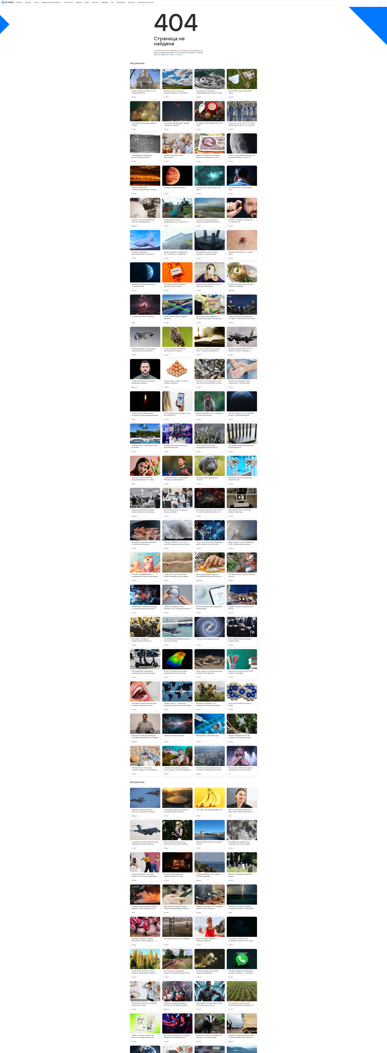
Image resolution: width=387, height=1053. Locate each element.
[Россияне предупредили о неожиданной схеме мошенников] (145, 567)
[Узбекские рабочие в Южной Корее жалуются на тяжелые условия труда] (145, 503)
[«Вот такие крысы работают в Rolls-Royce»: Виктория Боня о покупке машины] (242, 932)
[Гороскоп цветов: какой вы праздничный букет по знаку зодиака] (145, 471)
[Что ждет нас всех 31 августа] (145, 310)
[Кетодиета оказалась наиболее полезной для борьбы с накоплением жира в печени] (145, 535)
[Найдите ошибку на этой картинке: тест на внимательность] (177, 600)
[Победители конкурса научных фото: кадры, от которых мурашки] (177, 761)
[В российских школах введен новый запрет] (242, 632)
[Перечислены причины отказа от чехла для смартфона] (210, 277)
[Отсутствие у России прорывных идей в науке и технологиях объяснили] (210, 535)
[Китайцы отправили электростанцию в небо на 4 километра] (145, 245)
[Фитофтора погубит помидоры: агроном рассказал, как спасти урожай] (242, 858)
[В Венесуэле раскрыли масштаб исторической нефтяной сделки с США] (242, 890)
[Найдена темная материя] (177, 729)
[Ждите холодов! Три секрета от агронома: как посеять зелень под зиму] (210, 825)
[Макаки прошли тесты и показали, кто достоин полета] (210, 406)
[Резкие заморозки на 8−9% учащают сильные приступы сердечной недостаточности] (242, 729)
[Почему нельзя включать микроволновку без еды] (177, 996)
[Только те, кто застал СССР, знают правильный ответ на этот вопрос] (242, 116)
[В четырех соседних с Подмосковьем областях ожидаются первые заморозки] (145, 632)
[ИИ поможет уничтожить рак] (210, 729)
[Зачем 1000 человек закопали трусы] (242, 84)
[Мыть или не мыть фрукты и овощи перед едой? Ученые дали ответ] (210, 310)
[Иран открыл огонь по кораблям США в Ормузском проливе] (242, 535)
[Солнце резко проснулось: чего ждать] (210, 181)
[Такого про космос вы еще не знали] (242, 696)
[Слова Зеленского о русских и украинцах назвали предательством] (145, 374)
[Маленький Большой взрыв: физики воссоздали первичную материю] (210, 858)
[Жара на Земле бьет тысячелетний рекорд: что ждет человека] (145, 181)
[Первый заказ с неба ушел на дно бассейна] (145, 438)
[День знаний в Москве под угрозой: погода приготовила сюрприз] (177, 964)
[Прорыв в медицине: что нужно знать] (242, 245)
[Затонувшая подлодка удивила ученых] (145, 116)
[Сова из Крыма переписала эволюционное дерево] (177, 342)
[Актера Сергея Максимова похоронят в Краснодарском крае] (145, 406)
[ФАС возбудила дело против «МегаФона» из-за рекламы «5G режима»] (210, 793)
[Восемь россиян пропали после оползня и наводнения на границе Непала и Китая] (210, 761)
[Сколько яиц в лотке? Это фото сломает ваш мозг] (177, 374)
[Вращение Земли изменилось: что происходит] (145, 277)
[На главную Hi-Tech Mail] (9, 2)
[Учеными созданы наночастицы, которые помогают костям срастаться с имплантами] (145, 696)
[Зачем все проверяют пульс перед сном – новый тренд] (242, 374)
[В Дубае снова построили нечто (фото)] (242, 600)
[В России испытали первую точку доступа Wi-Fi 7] (177, 406)
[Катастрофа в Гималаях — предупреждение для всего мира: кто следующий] (210, 84)
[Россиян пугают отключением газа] (242, 181)
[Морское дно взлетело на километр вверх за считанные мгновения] (177, 84)
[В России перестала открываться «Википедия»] (210, 600)
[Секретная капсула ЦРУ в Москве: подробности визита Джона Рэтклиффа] (145, 964)
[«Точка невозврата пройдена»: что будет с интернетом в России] (242, 310)
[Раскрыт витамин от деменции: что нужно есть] (242, 213)
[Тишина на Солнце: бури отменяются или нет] (210, 890)
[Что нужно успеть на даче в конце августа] (242, 567)
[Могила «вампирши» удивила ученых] (242, 996)
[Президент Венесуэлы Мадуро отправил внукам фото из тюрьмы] (145, 729)
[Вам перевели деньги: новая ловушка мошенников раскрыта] (177, 1028)
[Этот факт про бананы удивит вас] (210, 932)
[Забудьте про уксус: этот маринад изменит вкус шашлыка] (210, 1028)
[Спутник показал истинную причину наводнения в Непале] (210, 213)
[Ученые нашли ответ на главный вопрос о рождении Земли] (242, 406)
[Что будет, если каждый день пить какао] (210, 116)
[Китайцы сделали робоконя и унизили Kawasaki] (177, 438)
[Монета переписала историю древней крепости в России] (177, 664)
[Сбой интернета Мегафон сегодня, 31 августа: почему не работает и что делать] (177, 825)
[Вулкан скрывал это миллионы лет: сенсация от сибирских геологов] (177, 245)
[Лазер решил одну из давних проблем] (177, 310)
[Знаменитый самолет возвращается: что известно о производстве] (177, 213)
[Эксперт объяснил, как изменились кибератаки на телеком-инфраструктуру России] (242, 793)
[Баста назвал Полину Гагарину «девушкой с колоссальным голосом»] (242, 761)
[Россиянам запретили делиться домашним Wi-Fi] (242, 438)
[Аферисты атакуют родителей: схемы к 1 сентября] (242, 664)
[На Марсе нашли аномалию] (177, 181)
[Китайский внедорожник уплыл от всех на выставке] (177, 632)
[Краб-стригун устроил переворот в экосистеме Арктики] (210, 664)
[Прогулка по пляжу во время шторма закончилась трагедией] (242, 1028)
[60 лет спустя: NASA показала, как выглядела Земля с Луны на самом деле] (242, 148)
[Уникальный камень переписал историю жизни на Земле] (177, 932)
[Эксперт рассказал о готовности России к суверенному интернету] (177, 890)
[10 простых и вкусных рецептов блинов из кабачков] (242, 277)
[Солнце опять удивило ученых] (210, 632)
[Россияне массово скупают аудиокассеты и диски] (177, 277)
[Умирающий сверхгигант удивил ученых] (210, 964)
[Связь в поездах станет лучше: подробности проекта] (145, 793)
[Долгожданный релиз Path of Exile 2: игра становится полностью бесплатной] (210, 503)
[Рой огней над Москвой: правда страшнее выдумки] (177, 116)
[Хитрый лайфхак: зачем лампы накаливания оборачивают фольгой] (145, 342)
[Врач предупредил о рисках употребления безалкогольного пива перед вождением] (210, 567)
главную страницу (175, 55)
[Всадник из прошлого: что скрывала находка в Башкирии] (210, 696)
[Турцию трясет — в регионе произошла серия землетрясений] (177, 696)
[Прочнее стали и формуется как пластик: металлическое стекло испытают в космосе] (210, 374)
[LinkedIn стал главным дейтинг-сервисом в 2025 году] (145, 858)
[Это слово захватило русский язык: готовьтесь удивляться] (210, 342)
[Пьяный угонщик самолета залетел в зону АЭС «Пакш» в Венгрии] (145, 932)
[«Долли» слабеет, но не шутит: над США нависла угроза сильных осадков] (177, 535)
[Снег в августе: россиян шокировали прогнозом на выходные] (210, 438)
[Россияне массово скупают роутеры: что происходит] (210, 245)
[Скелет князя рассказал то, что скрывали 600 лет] (145, 84)
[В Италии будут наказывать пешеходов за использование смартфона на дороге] (145, 664)
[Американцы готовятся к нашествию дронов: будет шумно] (145, 825)
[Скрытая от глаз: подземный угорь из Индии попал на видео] (177, 567)
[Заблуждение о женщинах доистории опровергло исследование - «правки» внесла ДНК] (145, 148)
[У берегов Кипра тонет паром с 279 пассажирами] (210, 996)
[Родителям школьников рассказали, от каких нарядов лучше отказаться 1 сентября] (242, 825)
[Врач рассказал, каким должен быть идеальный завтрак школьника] (145, 890)
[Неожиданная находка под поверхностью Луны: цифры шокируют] (242, 964)
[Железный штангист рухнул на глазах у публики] (177, 503)
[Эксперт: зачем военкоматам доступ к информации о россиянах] (145, 213)
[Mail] (3, 2)
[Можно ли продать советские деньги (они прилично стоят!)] (210, 148)
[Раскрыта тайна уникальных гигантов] (210, 471)
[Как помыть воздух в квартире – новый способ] (242, 471)
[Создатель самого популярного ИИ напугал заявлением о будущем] (177, 471)
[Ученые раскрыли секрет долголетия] (177, 148)
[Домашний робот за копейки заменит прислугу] (242, 503)
